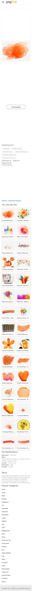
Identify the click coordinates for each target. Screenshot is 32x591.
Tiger (3, 527)
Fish (3, 556)
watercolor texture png (9, 158)
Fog (3, 524)
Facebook (4, 578)
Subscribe (5, 511)
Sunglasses (5, 502)
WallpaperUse (6, 531)
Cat (3, 505)
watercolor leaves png (21, 152)
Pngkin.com (5, 572)
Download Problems (14, 201)
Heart (3, 489)
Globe (3, 559)
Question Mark (6, 575)
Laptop (4, 518)
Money (4, 581)
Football (4, 546)
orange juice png (17, 148)
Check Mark (5, 543)
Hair (3, 550)
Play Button (5, 515)
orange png (6, 148)
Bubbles (4, 521)
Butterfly (4, 499)
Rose (3, 534)
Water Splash (6, 569)
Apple (3, 496)
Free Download (16, 107)
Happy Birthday (6, 553)
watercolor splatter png (9, 155)
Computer (5, 562)
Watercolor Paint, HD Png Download (12, 334)
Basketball (5, 508)
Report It (4, 201)
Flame (3, 492)
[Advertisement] (16, 25)
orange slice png (7, 152)
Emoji (3, 537)
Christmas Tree (6, 540)
